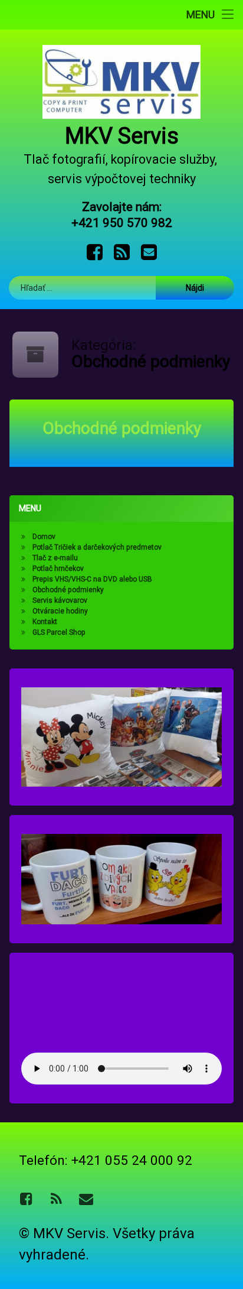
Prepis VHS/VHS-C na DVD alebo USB (92, 579)
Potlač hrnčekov (58, 568)
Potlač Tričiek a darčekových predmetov (97, 547)
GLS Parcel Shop (59, 632)
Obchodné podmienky (121, 428)
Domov (43, 537)
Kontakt (44, 622)
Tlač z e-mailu (55, 558)
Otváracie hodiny (60, 611)
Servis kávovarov (59, 600)
